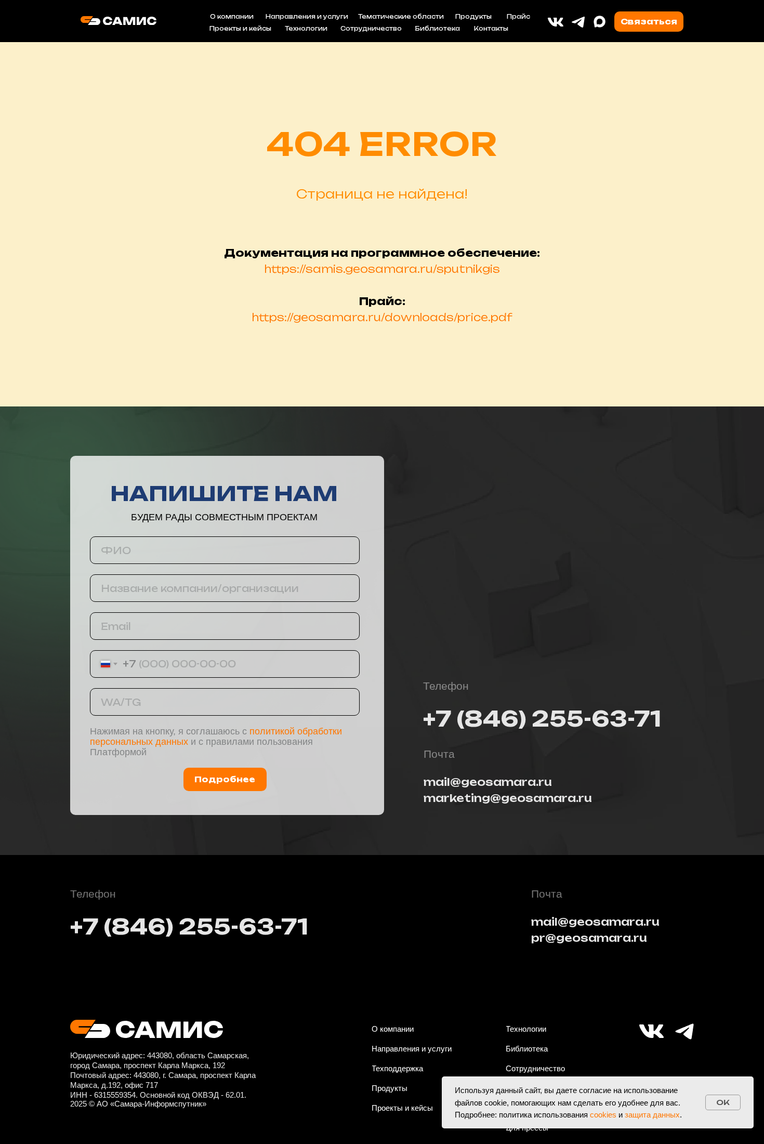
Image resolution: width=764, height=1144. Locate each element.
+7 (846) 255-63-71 (542, 719)
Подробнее (224, 779)
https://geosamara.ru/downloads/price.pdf (382, 317)
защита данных (652, 1114)
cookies (603, 1114)
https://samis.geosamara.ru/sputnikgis (382, 268)
